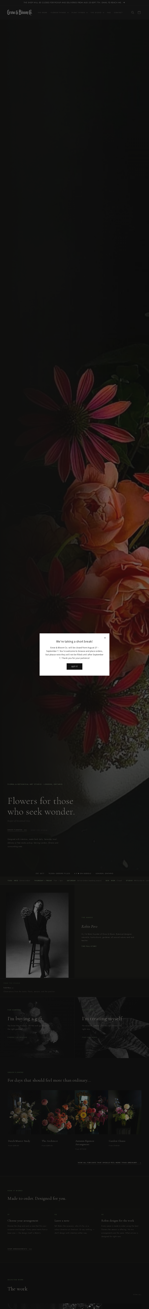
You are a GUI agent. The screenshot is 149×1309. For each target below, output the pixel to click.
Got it (74, 666)
